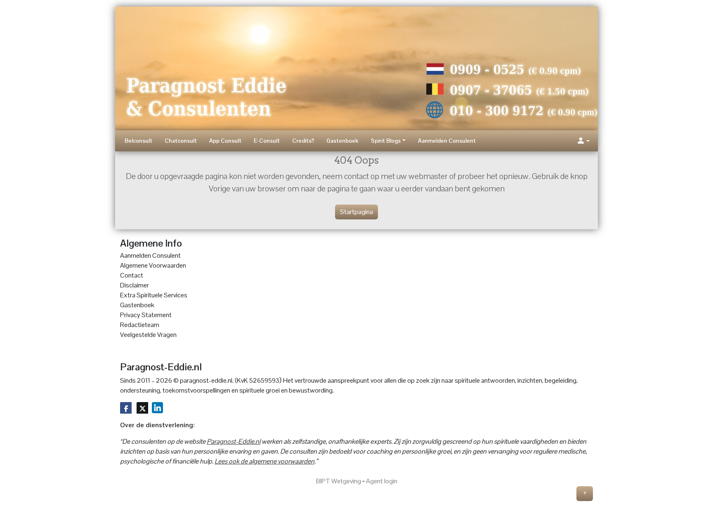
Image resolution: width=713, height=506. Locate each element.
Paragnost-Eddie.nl (233, 441)
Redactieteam (139, 324)
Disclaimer (134, 285)
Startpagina (356, 211)
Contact (131, 275)
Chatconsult (181, 140)
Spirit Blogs (386, 140)
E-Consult (267, 140)
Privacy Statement (146, 315)
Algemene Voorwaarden (153, 265)
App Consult (225, 140)
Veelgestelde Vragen (148, 334)
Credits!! (303, 140)
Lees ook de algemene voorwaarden (264, 461)
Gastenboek (342, 140)
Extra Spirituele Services (153, 295)
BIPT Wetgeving (338, 481)
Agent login (381, 481)
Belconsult (138, 140)
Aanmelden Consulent (447, 140)
